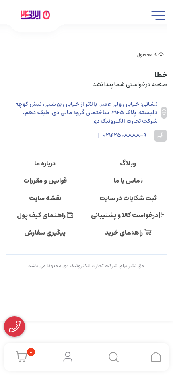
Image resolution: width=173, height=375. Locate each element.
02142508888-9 (124, 135)
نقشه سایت (45, 198)
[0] (19, 357)
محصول (144, 54)
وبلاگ (128, 163)
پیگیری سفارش (45, 232)
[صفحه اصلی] (161, 54)
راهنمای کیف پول (42, 215)
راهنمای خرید (124, 232)
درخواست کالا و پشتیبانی (125, 215)
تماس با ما (128, 180)
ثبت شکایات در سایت (128, 198)
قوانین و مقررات (45, 180)
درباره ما (45, 163)
